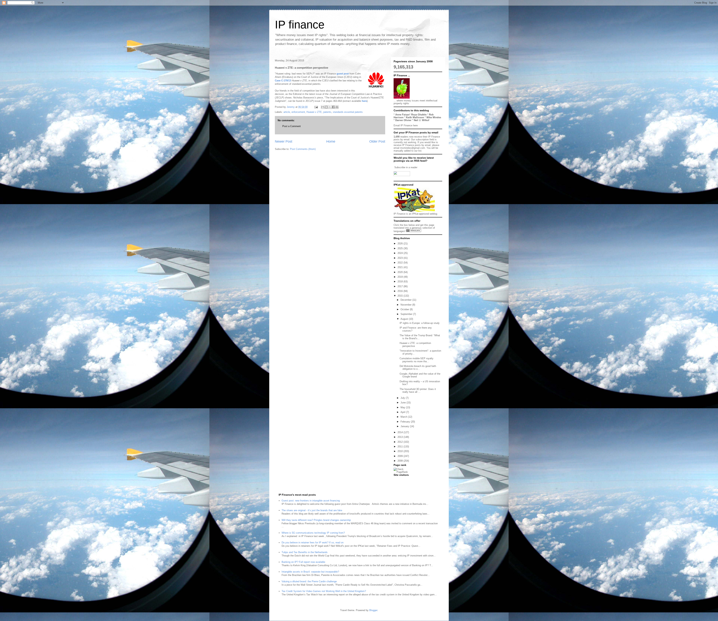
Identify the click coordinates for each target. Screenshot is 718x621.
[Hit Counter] (400, 479)
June (403, 402)
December (406, 299)
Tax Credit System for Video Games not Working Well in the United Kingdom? (324, 591)
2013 (401, 437)
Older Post (377, 141)
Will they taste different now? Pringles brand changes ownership (316, 520)
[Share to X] (330, 107)
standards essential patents (348, 112)
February (406, 421)
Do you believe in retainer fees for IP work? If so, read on (312, 542)
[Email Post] (316, 107)
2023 (401, 258)
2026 (401, 243)
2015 (401, 295)
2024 (401, 253)
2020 (401, 272)
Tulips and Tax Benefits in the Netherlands (305, 552)
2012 (401, 441)
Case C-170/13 (283, 80)
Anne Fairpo (402, 114)
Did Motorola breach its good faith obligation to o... (418, 367)
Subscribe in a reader (405, 167)
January (405, 426)
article (286, 112)
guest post (343, 73)
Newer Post (283, 141)
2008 (401, 460)
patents (327, 112)
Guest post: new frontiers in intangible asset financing (311, 500)
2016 (401, 291)
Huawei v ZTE (314, 112)
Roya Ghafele (418, 114)
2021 (401, 267)
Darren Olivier (403, 120)
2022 (401, 262)
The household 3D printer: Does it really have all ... (418, 390)
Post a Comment (291, 126)
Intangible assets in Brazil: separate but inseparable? (310, 571)
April (403, 412)
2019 (401, 276)
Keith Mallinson (415, 117)
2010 (401, 451)
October (405, 309)
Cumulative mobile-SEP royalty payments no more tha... (416, 360)
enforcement (298, 112)
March (404, 416)
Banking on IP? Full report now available (303, 562)
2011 (401, 446)
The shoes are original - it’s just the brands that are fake (312, 510)
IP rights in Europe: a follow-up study (420, 323)
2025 (401, 248)
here (364, 101)
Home (330, 141)
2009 (401, 456)
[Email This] (323, 107)
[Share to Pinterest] (337, 107)
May (403, 407)
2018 (401, 281)
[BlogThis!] (326, 107)
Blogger (373, 610)
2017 (401, 286)
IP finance (299, 24)
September (407, 314)
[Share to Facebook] (333, 107)
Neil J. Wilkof (421, 120)
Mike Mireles (433, 117)
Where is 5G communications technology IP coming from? (313, 532)
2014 (401, 432)
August (405, 319)
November (406, 304)
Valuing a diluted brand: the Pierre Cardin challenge (309, 581)
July (403, 397)
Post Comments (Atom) (303, 149)
